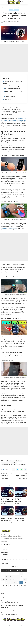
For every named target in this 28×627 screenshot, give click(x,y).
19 (10, 582)
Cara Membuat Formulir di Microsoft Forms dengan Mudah (7, 499)
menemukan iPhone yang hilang (9, 228)
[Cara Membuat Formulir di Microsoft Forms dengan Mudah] (7, 492)
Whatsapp (18, 495)
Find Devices (19, 460)
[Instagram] (9, 544)
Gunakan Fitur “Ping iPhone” (12, 88)
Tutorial (16, 10)
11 (6, 579)
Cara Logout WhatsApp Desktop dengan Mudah (20, 499)
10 (3, 579)
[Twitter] (17, 469)
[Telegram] (25, 469)
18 (6, 582)
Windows (18, 514)
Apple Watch (10, 460)
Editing (4, 493)
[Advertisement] (14, 58)
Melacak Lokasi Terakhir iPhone (13, 94)
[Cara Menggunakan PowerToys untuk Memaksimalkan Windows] (21, 510)
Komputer (5, 512)
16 (25, 579)
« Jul (2, 593)
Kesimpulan (8, 99)
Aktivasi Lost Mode (10, 96)
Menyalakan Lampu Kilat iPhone (13, 91)
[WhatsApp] (21, 469)
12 (10, 579)
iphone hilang (6, 462)
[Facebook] (13, 469)
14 (17, 579)
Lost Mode (14, 462)
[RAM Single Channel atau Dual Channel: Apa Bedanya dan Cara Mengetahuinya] (7, 510)
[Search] (25, 2)
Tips (11, 10)
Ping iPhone (22, 464)
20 (14, 582)
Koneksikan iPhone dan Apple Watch (14, 86)
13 (13, 579)
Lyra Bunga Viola (9, 21)
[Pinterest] (7, 544)
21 (17, 582)
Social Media (19, 492)
